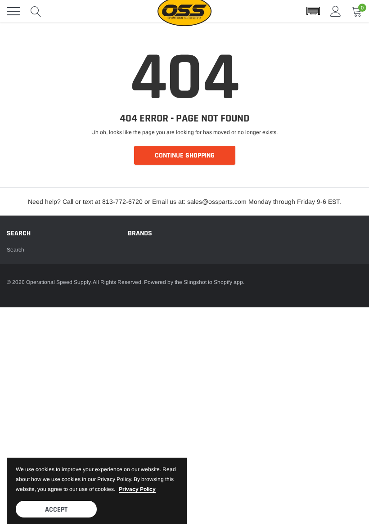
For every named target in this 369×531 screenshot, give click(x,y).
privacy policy (137, 489)
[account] (335, 11)
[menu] (13, 11)
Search (15, 250)
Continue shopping (185, 155)
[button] (313, 11)
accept (56, 509)
